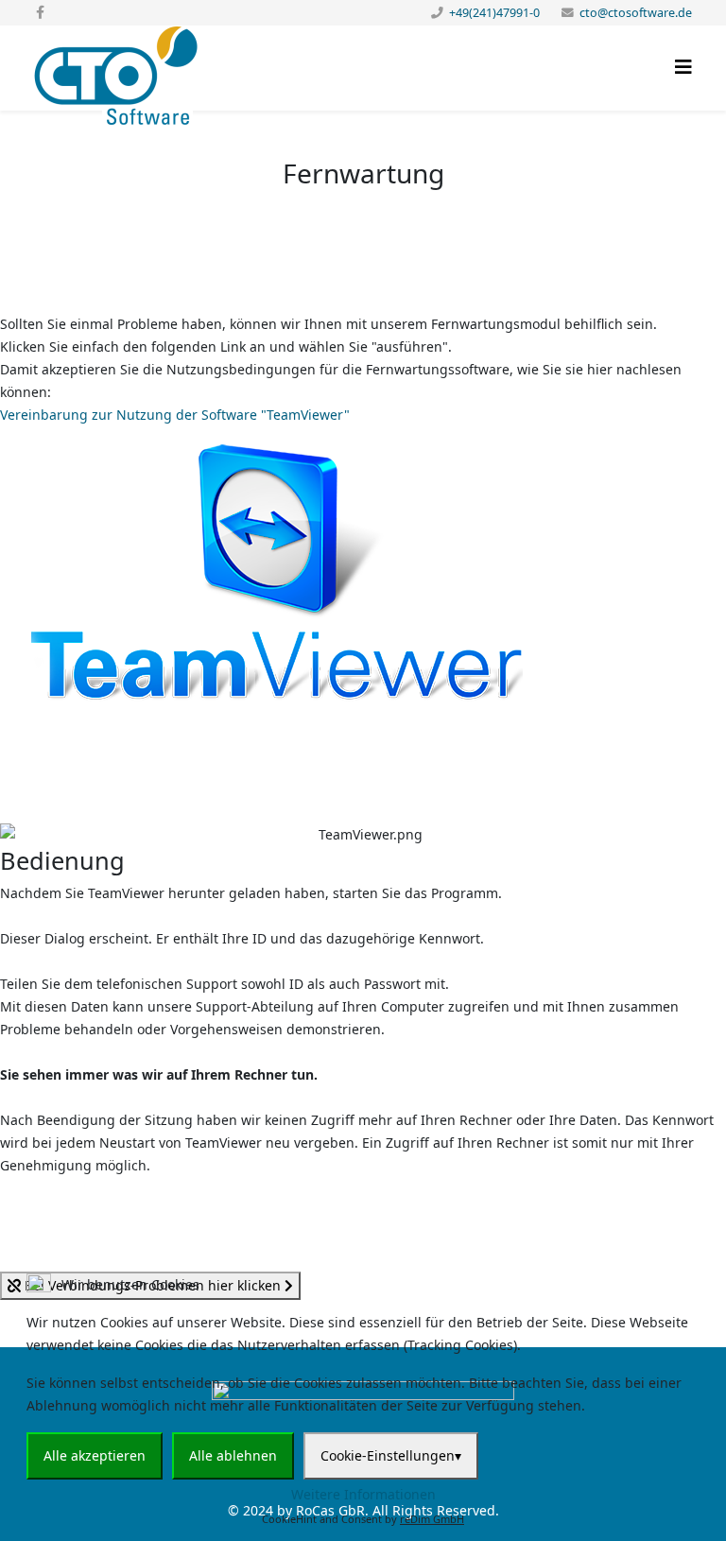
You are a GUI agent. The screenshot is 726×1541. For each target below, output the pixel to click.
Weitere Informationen (363, 1494)
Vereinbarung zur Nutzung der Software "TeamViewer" (175, 415)
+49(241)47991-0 (494, 13)
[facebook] (40, 12)
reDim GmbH (432, 1519)
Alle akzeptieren (94, 1455)
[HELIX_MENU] (683, 67)
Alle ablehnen (233, 1455)
